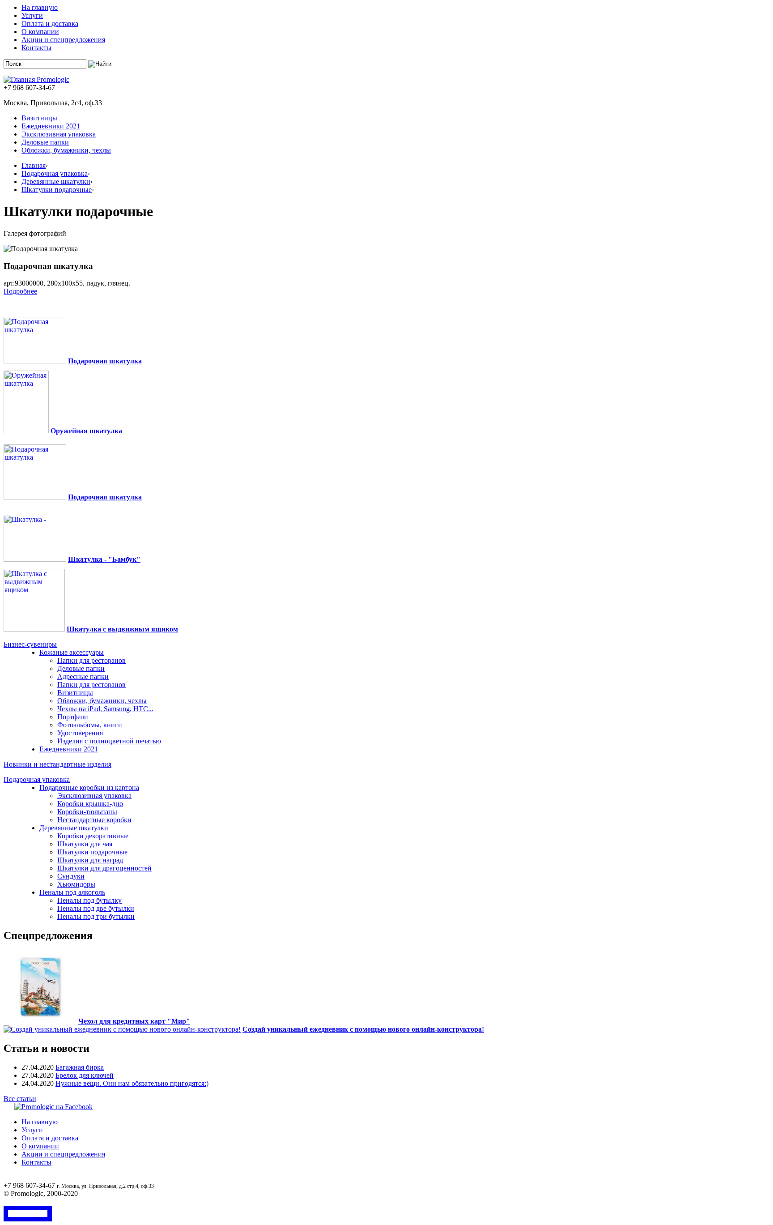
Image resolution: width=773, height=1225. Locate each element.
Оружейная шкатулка (86, 431)
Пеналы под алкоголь (72, 892)
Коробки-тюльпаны (87, 811)
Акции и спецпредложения (63, 39)
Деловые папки (45, 142)
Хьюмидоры (76, 884)
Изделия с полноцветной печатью (109, 741)
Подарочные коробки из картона (89, 787)
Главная (33, 165)
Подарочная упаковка (54, 173)
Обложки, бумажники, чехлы (66, 150)
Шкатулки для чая (84, 844)
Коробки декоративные (92, 836)
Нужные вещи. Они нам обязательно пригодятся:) (131, 1083)
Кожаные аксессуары (71, 652)
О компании (40, 31)
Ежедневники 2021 (50, 126)
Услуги (32, 15)
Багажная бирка (79, 1067)
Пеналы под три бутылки (96, 916)
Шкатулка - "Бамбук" (104, 559)
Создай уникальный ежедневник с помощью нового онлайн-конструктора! (363, 1029)
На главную (39, 7)
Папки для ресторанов (91, 660)
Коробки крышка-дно (90, 803)
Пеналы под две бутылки (95, 908)
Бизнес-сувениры (30, 644)
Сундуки (71, 876)
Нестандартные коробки (94, 820)
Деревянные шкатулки (55, 181)
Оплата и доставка (49, 23)
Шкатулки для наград (90, 860)
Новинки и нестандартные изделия (57, 764)
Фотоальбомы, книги (89, 725)
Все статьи (20, 1098)
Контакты (36, 47)
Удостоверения (80, 733)
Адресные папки (83, 676)
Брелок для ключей (84, 1075)
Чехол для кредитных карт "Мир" (134, 1021)
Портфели (72, 717)
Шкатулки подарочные (56, 189)
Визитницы (39, 118)
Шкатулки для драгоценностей (104, 868)
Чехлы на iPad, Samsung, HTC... (105, 709)
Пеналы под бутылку (89, 900)
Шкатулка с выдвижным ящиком (122, 629)
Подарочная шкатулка (105, 361)
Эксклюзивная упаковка (58, 134)
